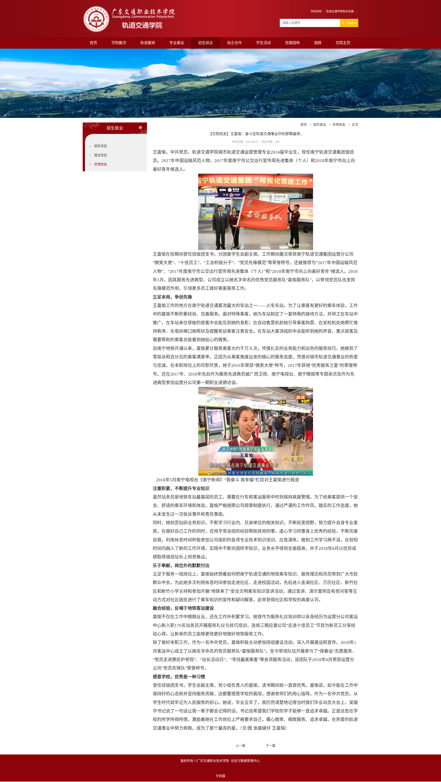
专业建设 (176, 43)
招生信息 (100, 146)
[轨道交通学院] (136, 6)
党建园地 (292, 43)
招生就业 (205, 43)
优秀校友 (100, 164)
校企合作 (234, 43)
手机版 (220, 776)
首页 (93, 43)
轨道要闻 (147, 43)
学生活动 (263, 43)
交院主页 (343, 43)
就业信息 (100, 155)
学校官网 (316, 11)
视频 (317, 43)
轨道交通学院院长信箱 (340, 11)
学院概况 (118, 43)
